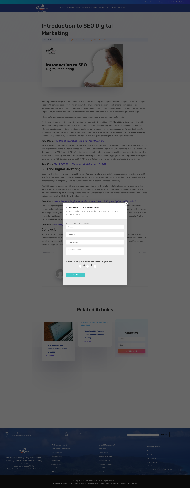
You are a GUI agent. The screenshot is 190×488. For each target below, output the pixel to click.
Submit (75, 275)
